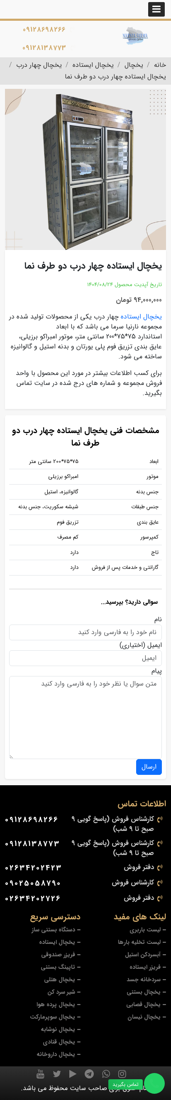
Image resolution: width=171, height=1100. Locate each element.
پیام (156, 671)
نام (158, 620)
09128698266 (44, 29)
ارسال (149, 767)
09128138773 (44, 48)
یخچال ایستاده (141, 316)
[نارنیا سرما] (135, 36)
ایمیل (154, 645)
